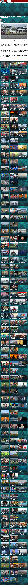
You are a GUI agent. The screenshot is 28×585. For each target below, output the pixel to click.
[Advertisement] (14, 8)
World (23, 1)
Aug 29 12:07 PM (7, 2)
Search (14, 2)
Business (19, 1)
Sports (13, 1)
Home (5, 1)
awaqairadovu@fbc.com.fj (5, 20)
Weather (11, 2)
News (9, 1)
